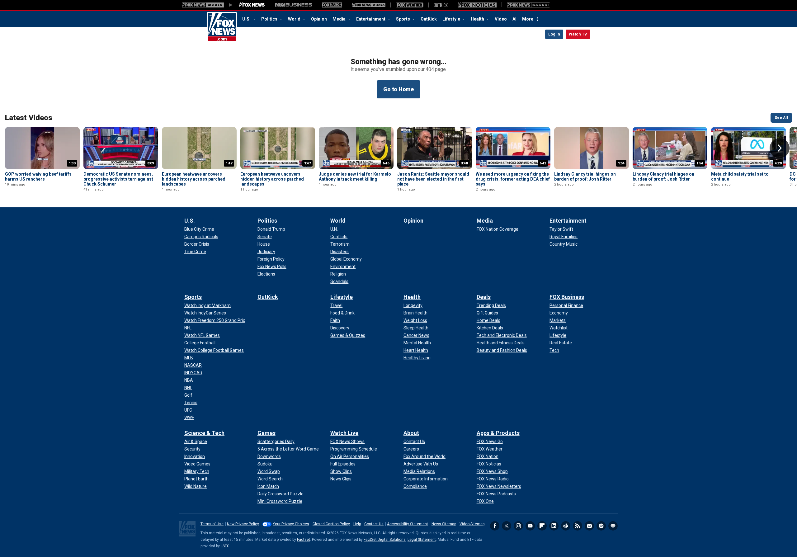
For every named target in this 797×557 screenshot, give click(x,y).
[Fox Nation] (332, 4)
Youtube (530, 526)
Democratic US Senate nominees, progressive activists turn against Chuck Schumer (118, 179)
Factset (303, 539)
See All (781, 118)
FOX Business (566, 297)
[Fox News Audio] (368, 5)
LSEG (225, 546)
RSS (577, 526)
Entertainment (371, 19)
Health (478, 19)
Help (357, 524)
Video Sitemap (472, 524)
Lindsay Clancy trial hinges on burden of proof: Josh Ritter (585, 177)
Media (339, 19)
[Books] (528, 4)
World (294, 19)
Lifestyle (451, 19)
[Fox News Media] (252, 4)
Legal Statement (422, 539)
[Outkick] (440, 5)
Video (501, 19)
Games (266, 433)
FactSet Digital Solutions (385, 539)
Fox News (222, 27)
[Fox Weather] (409, 4)
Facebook (494, 526)
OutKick (429, 19)
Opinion (319, 19)
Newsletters (589, 526)
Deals (484, 297)
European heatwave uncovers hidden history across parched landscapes (193, 179)
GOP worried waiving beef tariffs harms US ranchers (38, 177)
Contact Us (374, 524)
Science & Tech (204, 433)
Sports (403, 19)
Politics (269, 19)
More (527, 19)
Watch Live (344, 433)
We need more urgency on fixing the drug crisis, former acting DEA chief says (513, 179)
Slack (565, 526)
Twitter (506, 526)
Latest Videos (28, 117)
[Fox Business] (293, 5)
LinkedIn (554, 526)
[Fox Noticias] (477, 4)
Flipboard (542, 526)
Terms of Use (212, 524)
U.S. (247, 19)
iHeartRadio (613, 526)
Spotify (601, 526)
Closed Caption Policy (331, 524)
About (411, 433)
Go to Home (398, 89)
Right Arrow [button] (780, 148)
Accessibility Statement (407, 524)
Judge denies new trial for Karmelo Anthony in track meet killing (355, 177)
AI (514, 19)
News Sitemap (444, 524)
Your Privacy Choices (291, 524)
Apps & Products (498, 433)
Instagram (518, 526)
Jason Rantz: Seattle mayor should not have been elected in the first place (433, 179)
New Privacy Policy (243, 524)
